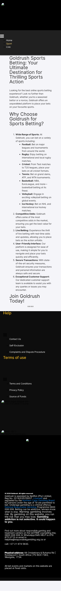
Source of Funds (17, 396)
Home (9, 40)
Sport (9, 43)
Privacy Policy (16, 390)
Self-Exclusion (16, 345)
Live (8, 47)
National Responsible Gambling (20, 507)
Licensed (38, 498)
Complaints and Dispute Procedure (27, 352)
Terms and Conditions (20, 383)
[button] (2, 37)
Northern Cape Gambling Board (38, 500)
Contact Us (15, 339)
